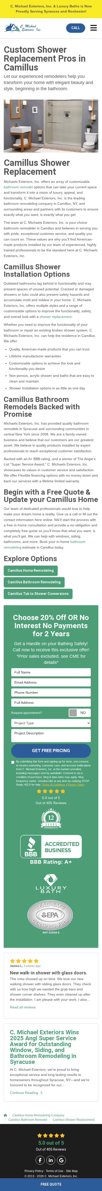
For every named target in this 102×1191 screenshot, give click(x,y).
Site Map (72, 1171)
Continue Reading (24, 1093)
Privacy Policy (76, 784)
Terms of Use (54, 1171)
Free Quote (51, 1184)
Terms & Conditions (53, 784)
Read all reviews (23, 1007)
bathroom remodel (18, 187)
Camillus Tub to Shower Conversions (38, 593)
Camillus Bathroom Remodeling (34, 582)
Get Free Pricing (51, 750)
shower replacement (56, 317)
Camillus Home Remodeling (31, 570)
